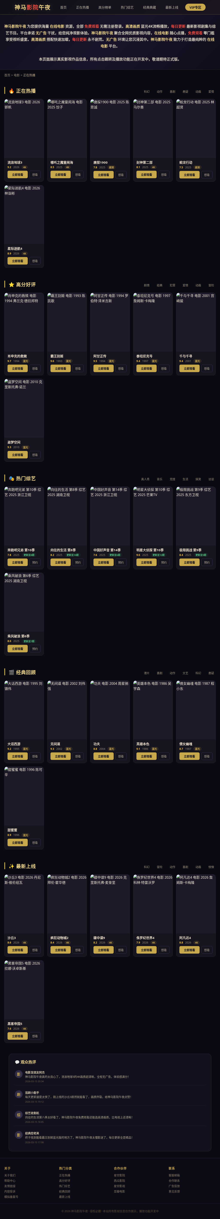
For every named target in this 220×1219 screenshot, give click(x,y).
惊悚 (211, 867)
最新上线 (171, 7)
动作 (159, 91)
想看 (35, 175)
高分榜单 (104, 7)
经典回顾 (64, 1191)
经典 (159, 285)
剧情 (147, 285)
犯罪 (172, 285)
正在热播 (82, 7)
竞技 (172, 479)
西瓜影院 (119, 1180)
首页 (63, 7)
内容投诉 (9, 1191)
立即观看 (17, 175)
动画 (198, 91)
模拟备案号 (11, 1197)
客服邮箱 (174, 1175)
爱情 (211, 91)
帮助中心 (9, 1180)
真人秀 (145, 479)
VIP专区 (195, 7)
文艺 (185, 673)
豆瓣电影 (119, 1191)
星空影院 (119, 1175)
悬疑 (185, 91)
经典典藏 (149, 7)
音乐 (159, 479)
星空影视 (119, 1186)
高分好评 (64, 1180)
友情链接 (9, 1186)
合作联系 (174, 1180)
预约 (35, 562)
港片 (147, 673)
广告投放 (174, 1186)
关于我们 (9, 1175)
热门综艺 (127, 7)
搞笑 (198, 479)
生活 (185, 479)
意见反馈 (174, 1191)
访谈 (211, 479)
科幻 (147, 91)
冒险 (211, 285)
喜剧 (172, 91)
